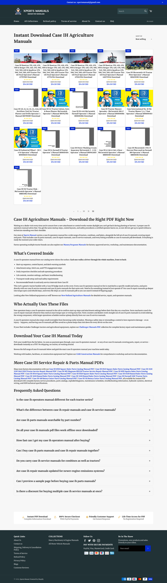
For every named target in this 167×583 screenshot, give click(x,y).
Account (150, 21)
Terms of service (69, 21)
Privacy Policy (19, 560)
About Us (86, 21)
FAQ (112, 21)
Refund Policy (19, 557)
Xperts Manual (24, 579)
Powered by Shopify (37, 579)
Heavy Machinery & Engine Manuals (64, 540)
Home (16, 21)
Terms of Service (20, 553)
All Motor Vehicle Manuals (59, 544)
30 (84, 211)
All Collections (31, 21)
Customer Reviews (21, 568)
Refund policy (49, 21)
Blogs (16, 564)
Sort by (139, 36)
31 (88, 211)
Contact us (100, 21)
